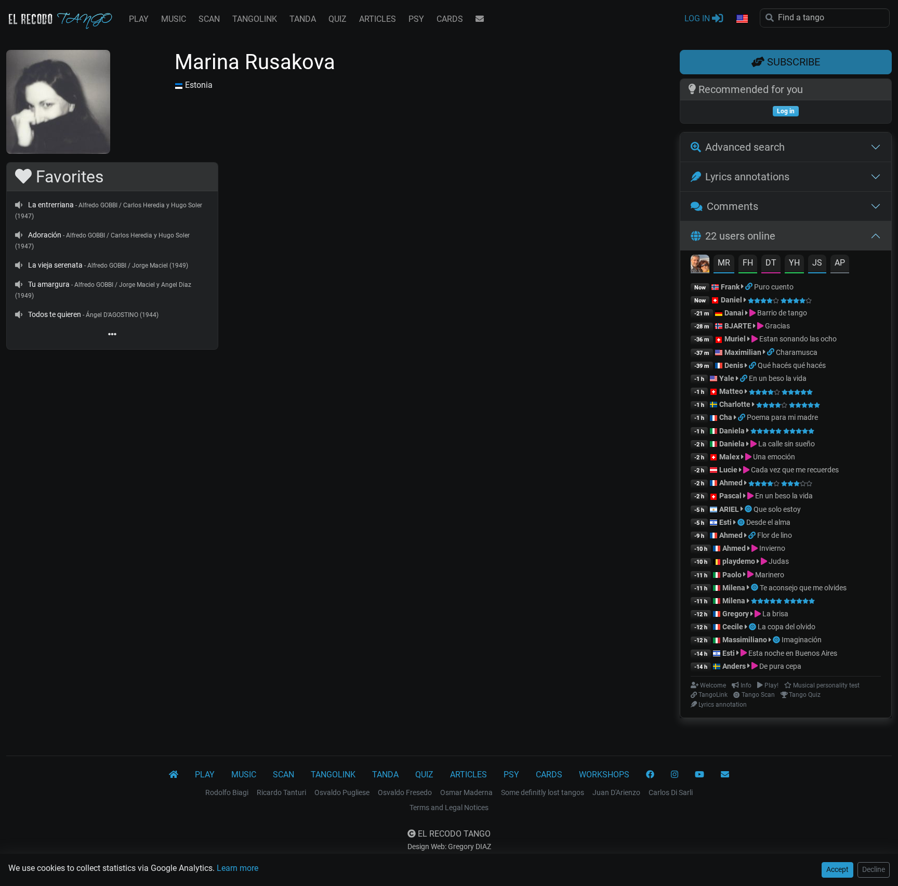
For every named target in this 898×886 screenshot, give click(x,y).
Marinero (769, 575)
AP (840, 263)
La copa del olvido (786, 627)
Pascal (730, 496)
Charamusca (796, 352)
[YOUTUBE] (699, 774)
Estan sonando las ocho (797, 339)
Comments (732, 206)
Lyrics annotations (747, 176)
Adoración (44, 235)
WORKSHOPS (604, 774)
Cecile (732, 627)
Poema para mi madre (782, 417)
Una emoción (773, 457)
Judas (778, 561)
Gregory (735, 614)
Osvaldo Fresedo (405, 792)
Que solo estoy (777, 509)
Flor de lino (774, 535)
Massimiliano (744, 640)
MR (724, 263)
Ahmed (731, 483)
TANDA (302, 19)
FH (748, 263)
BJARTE (737, 326)
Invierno (771, 548)
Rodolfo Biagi (226, 792)
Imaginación (802, 640)
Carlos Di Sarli (671, 792)
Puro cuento (774, 287)
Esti (725, 522)
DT (770, 263)
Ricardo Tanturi (281, 792)
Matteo (731, 391)
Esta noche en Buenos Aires (792, 653)
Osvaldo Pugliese (341, 792)
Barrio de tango (781, 313)
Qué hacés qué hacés (792, 365)
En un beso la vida (778, 378)
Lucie (728, 470)
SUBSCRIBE (792, 62)
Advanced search (745, 147)
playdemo (738, 561)
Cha (725, 417)
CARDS (450, 19)
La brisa (774, 614)
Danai (734, 313)
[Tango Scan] (749, 509)
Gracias (776, 326)
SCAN (209, 19)
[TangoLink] (749, 287)
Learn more (237, 868)
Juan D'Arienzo (616, 792)
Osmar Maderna (466, 792)
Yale (726, 378)
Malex (729, 457)
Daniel (732, 300)
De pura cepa (779, 666)
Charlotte (734, 404)
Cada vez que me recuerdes (794, 470)
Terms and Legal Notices (449, 807)
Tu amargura (49, 284)
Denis (733, 365)
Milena (733, 588)
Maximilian (742, 352)
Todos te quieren (54, 314)
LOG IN (698, 18)
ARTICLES (377, 19)
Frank (730, 287)
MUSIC (173, 19)
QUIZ (337, 19)
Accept (837, 869)
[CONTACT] (480, 19)
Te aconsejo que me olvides (803, 588)
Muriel (735, 339)
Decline (873, 869)
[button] (741, 19)
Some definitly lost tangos (542, 792)
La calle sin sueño (786, 444)
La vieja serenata (55, 265)
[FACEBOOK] (650, 774)
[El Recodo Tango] (174, 774)
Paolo (732, 575)
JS (817, 263)
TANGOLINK (254, 19)
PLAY (139, 19)
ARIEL (729, 509)
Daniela (732, 431)
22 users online (740, 236)
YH (794, 263)
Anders (734, 666)
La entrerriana (51, 205)
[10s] (18, 205)
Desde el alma (768, 522)
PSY (416, 19)
